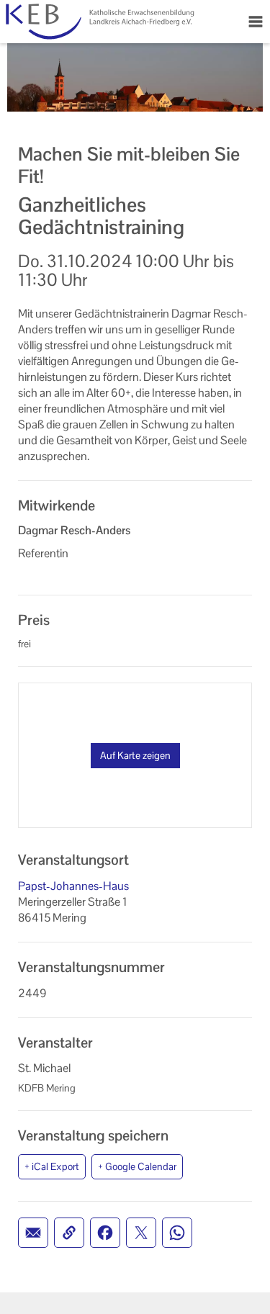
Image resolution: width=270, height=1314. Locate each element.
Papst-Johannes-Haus (73, 886)
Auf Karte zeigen (135, 755)
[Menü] (255, 21)
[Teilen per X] (141, 1233)
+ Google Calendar (137, 1166)
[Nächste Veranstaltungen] (120, 21)
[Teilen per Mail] (33, 1233)
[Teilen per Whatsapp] (177, 1233)
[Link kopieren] (69, 1233)
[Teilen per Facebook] (105, 1233)
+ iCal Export (51, 1166)
